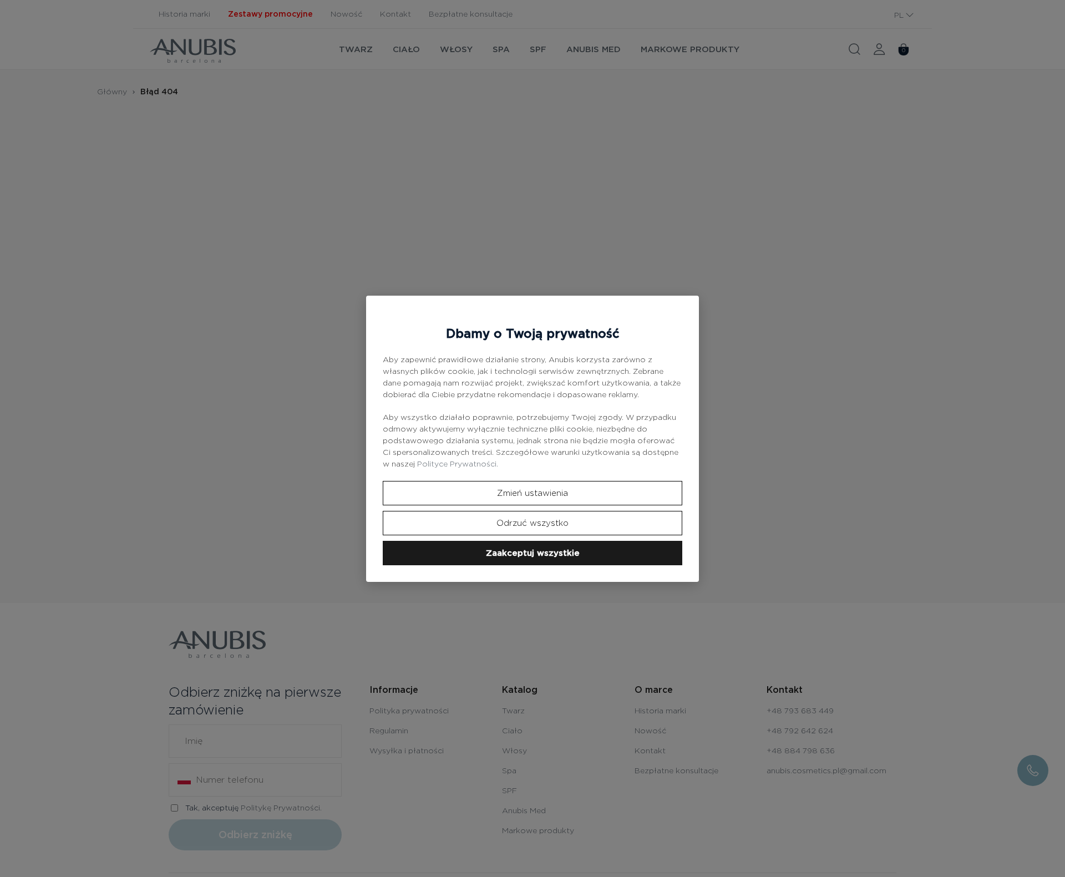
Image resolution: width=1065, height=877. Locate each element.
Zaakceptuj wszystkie (533, 553)
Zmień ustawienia (532, 493)
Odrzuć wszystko (532, 523)
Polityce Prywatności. (457, 463)
